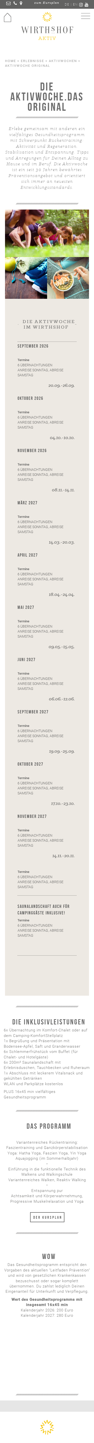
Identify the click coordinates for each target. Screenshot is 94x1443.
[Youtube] (87, 5)
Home (10, 61)
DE (67, 4)
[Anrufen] (15, 4)
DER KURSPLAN (47, 1217)
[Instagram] (81, 5)
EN (75, 4)
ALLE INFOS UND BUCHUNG (47, 1370)
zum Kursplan (46, 3)
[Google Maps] (21, 4)
